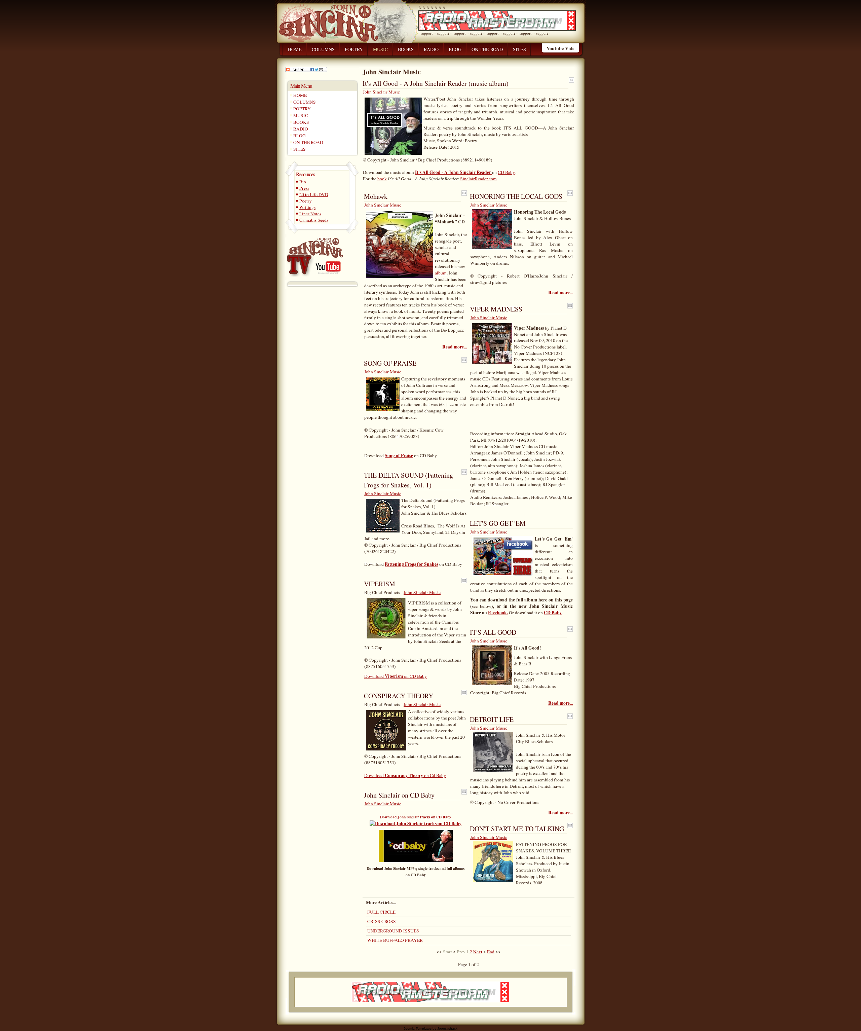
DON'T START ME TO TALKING (517, 828)
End (490, 952)
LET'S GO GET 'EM (498, 523)
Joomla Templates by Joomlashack (430, 1028)
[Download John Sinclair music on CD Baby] (416, 860)
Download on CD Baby (395, 676)
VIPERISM (379, 583)
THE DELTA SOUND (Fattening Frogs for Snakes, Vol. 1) (408, 480)
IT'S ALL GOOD (493, 632)
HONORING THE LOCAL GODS (516, 196)
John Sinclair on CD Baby (399, 795)
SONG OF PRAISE (390, 363)
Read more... (454, 347)
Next (477, 952)
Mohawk (375, 196)
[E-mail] (571, 81)
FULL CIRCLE (381, 912)
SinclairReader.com (478, 179)
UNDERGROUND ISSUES (393, 931)
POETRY (302, 109)
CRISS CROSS (381, 921)
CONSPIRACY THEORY (398, 695)
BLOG (299, 136)
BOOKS (301, 122)
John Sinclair (335, 18)
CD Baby (506, 172)
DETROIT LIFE (492, 719)
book (382, 179)
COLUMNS (304, 102)
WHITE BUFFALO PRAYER (395, 940)
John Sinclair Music (381, 92)
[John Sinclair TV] (314, 255)
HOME (300, 95)
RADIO (300, 129)
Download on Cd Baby (405, 775)
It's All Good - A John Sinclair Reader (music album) (436, 83)
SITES (299, 149)
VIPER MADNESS (496, 309)
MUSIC (300, 115)
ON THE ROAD (308, 142)
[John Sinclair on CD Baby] (415, 823)
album (441, 273)
